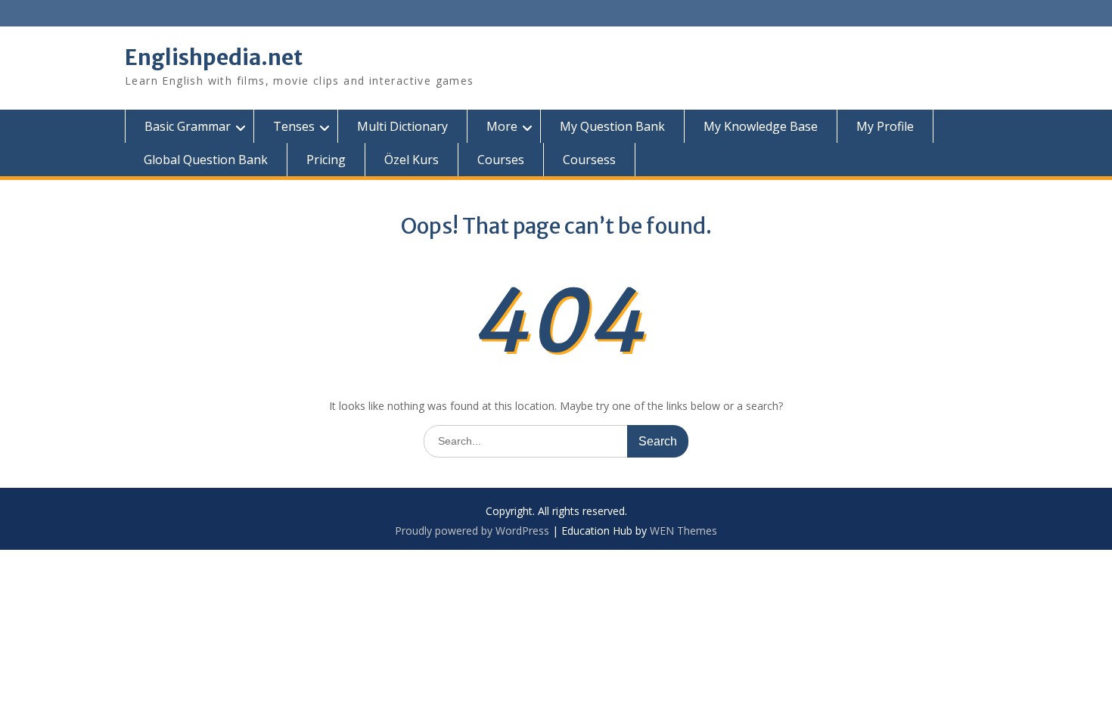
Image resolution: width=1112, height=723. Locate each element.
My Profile (885, 126)
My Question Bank (612, 126)
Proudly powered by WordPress (472, 530)
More (501, 126)
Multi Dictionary (402, 126)
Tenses (294, 126)
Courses (500, 159)
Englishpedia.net (214, 57)
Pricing (326, 159)
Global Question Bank (206, 159)
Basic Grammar (187, 126)
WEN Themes (683, 530)
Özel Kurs (411, 159)
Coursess (589, 159)
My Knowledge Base (761, 126)
